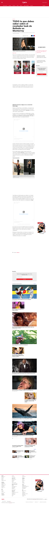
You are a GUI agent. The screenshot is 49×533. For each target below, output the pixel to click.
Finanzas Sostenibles (25, 493)
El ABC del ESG (24, 495)
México (23, 479)
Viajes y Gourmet (4, 480)
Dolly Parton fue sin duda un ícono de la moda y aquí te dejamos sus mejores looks (42, 51)
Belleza (21, 5)
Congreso (23, 480)
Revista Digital (44, 2)
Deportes (13, 480)
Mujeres (3, 493)
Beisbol (13, 485)
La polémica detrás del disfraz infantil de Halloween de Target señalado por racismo (41, 61)
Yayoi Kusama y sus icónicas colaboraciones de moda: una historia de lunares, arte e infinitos (41, 56)
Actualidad (3, 494)
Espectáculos (5, 5)
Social (23, 491)
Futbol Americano (14, 486)
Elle (2, 489)
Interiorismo (23, 488)
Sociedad (23, 483)
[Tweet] (31, 35)
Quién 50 (44, 5)
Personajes (3, 485)
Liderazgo (3, 495)
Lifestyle (13, 488)
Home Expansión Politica (15, 492)
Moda (17, 5)
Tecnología (13, 494)
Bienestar (3, 486)
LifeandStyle (23, 476)
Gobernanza (23, 492)
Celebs (2, 491)
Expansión (13, 490)
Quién (2, 475)
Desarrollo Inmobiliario (25, 486)
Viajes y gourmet (26, 5)
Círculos (14, 5)
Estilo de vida (3, 492)
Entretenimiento (14, 479)
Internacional (14, 493)
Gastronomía (3, 483)
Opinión (23, 482)
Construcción (24, 485)
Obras (13, 495)
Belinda (18, 252)
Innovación (23, 494)
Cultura (31, 5)
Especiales (13, 476)
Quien (43, 499)
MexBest (3, 482)
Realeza (10, 5)
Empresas (13, 491)
